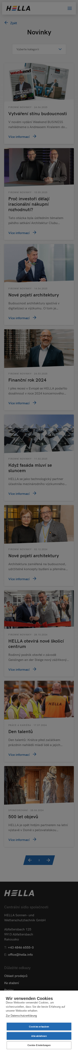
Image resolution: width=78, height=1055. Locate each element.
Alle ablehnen (39, 1035)
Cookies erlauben (39, 1026)
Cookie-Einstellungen (39, 1045)
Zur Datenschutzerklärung (21, 1015)
